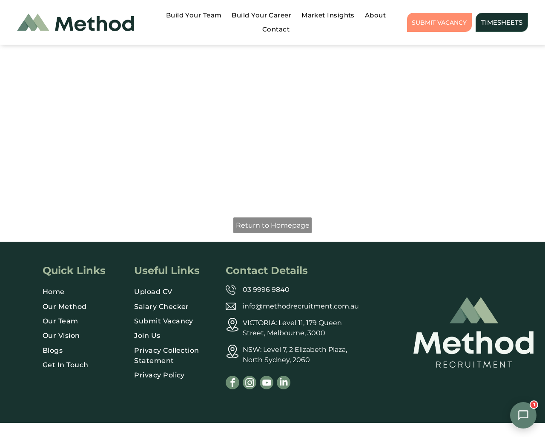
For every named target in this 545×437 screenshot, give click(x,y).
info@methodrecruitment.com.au (301, 306)
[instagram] (249, 383)
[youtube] (266, 383)
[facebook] (232, 383)
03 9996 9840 (266, 290)
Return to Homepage (273, 225)
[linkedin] (283, 383)
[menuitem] (194, 16)
